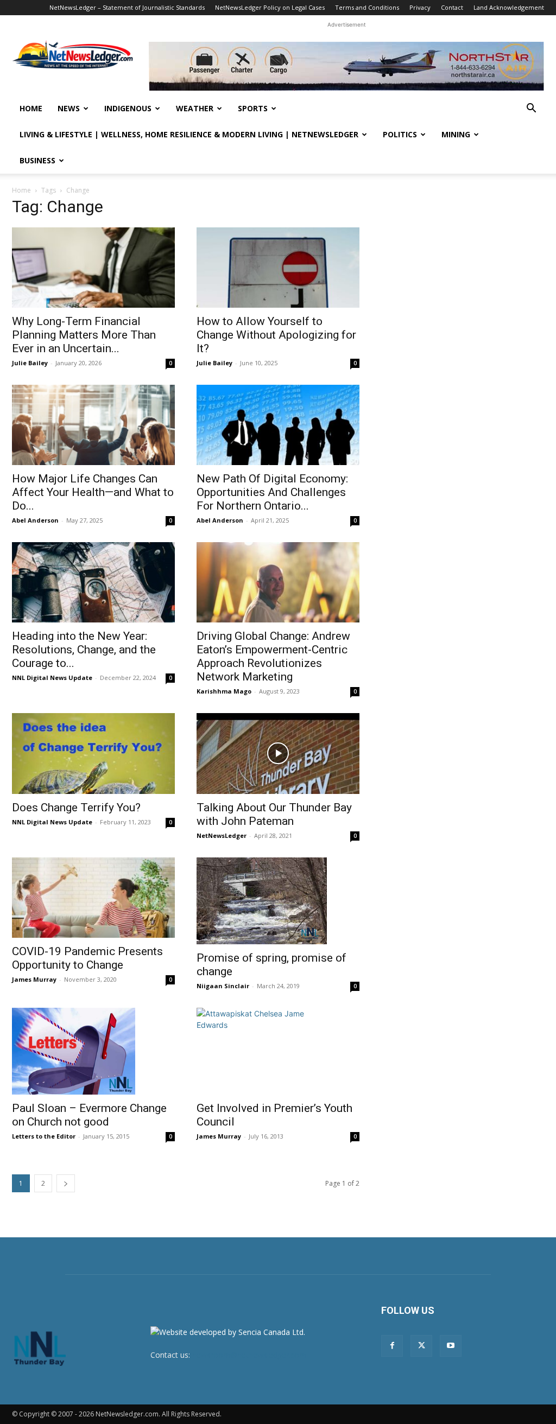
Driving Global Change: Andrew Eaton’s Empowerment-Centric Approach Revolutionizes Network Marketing (273, 656)
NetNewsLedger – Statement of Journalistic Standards (127, 7)
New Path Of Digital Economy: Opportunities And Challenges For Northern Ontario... (272, 492)
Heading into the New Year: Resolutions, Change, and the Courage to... (84, 650)
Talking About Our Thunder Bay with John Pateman (274, 814)
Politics (400, 134)
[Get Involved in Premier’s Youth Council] (278, 1051)
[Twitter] (421, 1346)
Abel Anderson (35, 520)
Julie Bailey (30, 363)
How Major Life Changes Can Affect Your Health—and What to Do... (93, 492)
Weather (194, 108)
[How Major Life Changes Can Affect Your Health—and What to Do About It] (93, 425)
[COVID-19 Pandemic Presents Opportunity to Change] (93, 897)
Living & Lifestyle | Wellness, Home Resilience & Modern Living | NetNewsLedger (189, 134)
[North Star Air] (346, 66)
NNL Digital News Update (52, 677)
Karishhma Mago (224, 691)
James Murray (34, 979)
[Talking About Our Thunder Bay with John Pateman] (278, 753)
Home (31, 108)
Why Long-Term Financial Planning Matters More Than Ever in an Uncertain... (84, 335)
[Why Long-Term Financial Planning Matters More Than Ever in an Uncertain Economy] (93, 267)
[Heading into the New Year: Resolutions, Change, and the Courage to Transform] (93, 582)
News (69, 108)
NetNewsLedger (222, 835)
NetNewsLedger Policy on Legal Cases (270, 7)
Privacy (420, 7)
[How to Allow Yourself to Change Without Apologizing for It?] (278, 267)
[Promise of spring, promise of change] (278, 900)
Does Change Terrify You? (76, 807)
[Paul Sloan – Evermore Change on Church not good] (93, 1051)
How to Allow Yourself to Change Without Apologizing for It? (276, 335)
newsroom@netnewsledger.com (249, 1355)
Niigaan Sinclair (223, 986)
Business (37, 160)
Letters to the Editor (43, 1136)
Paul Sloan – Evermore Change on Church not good (89, 1115)
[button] (531, 109)
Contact (452, 7)
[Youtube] (451, 1346)
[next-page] (65, 1183)
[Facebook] (392, 1346)
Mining (455, 134)
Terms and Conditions (367, 7)
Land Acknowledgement (508, 7)
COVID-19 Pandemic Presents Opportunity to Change (87, 958)
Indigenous (127, 108)
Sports (253, 108)
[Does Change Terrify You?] (93, 753)
